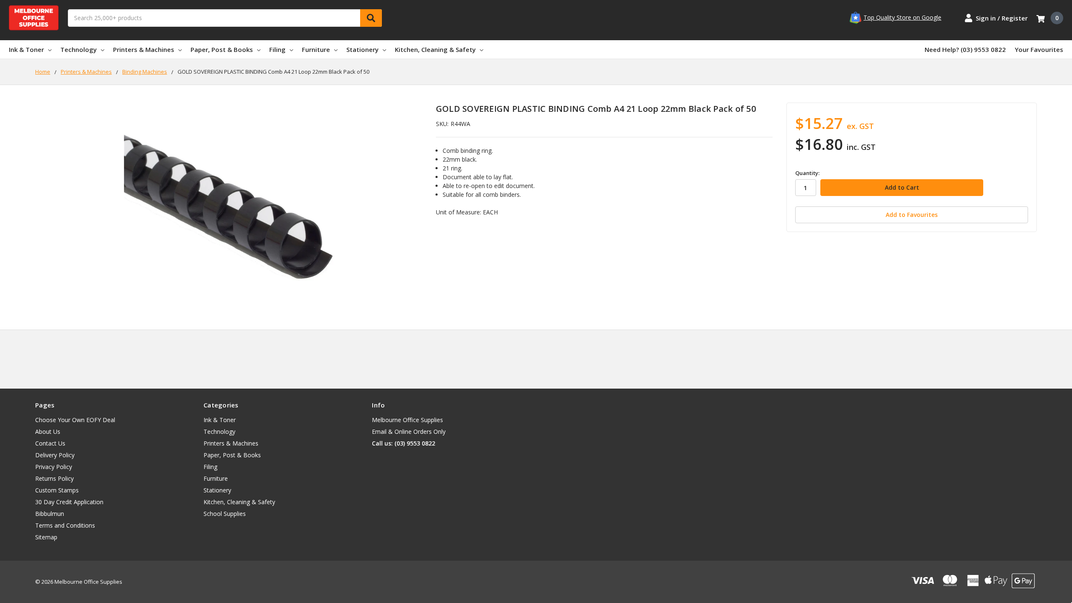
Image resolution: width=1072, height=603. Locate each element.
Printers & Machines (143, 49)
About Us (47, 432)
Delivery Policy (55, 455)
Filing (277, 49)
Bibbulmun (49, 514)
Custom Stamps (57, 490)
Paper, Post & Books (222, 49)
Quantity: (807, 173)
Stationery (362, 49)
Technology (78, 49)
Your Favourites (1039, 49)
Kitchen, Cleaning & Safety (435, 49)
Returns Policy (54, 478)
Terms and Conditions (65, 525)
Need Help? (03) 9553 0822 (965, 49)
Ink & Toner (26, 49)
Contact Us (50, 443)
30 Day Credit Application (69, 502)
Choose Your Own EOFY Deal (75, 420)
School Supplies (225, 514)
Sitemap (46, 537)
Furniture (316, 49)
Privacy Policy (53, 467)
